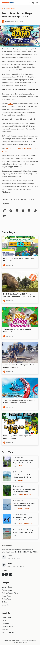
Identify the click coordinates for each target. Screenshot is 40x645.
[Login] (33, 3)
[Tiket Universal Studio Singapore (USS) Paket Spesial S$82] (20, 352)
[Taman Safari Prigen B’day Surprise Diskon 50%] (20, 317)
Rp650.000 (20, 466)
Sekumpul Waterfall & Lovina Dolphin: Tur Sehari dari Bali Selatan (23, 463)
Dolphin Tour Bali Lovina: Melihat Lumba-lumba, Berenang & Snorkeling (24, 505)
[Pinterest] (35, 210)
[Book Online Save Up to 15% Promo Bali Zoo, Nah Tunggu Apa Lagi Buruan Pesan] (20, 281)
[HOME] (2, 8)
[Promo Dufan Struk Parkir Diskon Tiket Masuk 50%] (20, 246)
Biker (5, 199)
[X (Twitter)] (29, 210)
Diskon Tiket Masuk (18, 199)
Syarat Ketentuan (8, 632)
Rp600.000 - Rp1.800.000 (24, 523)
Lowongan (5, 629)
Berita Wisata (6, 599)
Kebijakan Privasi (7, 626)
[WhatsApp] (11, 210)
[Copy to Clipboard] (5, 210)
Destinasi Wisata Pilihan (10, 593)
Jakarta (6, 204)
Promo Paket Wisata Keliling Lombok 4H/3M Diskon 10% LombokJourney (23, 532)
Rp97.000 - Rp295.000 (23, 509)
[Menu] (37, 3)
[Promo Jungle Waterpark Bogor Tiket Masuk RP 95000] (20, 423)
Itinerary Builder (7, 587)
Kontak (4, 620)
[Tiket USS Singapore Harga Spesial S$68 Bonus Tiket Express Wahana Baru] (20, 388)
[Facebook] (23, 210)
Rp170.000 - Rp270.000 (24, 494)
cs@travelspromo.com (15, 566)
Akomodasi (5, 605)
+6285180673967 (13, 559)
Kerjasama (5, 623)
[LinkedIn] (5, 216)
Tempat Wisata (7, 590)
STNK (10, 104)
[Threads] (17, 210)
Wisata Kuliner (7, 596)
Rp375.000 (20, 480)
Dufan (32, 199)
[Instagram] (10, 574)
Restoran (5, 602)
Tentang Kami (7, 617)
